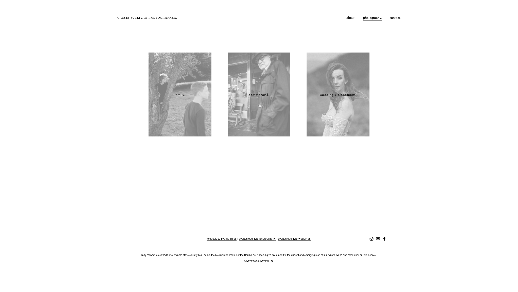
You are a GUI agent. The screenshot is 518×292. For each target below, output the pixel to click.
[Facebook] (384, 239)
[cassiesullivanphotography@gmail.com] (378, 239)
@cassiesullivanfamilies (222, 238)
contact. (395, 17)
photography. (372, 17)
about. (350, 17)
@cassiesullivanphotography (257, 238)
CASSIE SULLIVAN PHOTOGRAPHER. (147, 17)
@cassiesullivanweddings (294, 238)
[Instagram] (371, 239)
